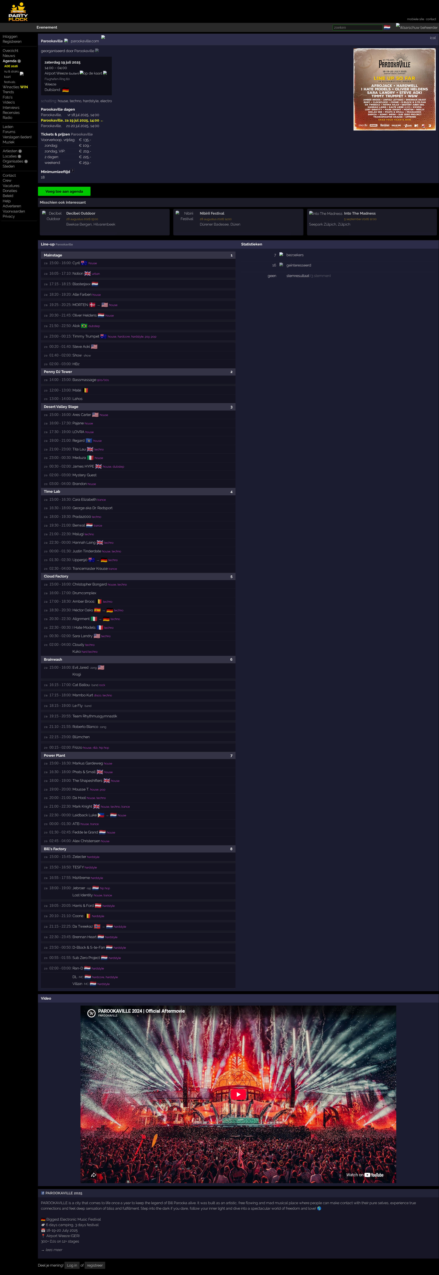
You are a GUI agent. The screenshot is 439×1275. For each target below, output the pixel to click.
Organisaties (13, 161)
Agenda (9, 61)
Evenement (47, 27)
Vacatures (11, 186)
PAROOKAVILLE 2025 (63, 1193)
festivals (9, 82)
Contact (9, 175)
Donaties (10, 191)
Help (7, 201)
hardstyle (91, 101)
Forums (9, 132)
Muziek (8, 142)
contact (431, 19)
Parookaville (52, 41)
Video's (9, 102)
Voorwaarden (14, 211)
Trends (8, 92)
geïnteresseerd (298, 265)
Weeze (50, 84)
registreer (95, 1265)
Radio (7, 117)
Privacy (9, 216)
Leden (8, 127)
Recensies (11, 112)
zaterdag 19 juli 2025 (62, 62)
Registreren (12, 41)
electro (106, 101)
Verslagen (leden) (17, 137)
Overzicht (10, 50)
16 (274, 265)
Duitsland (52, 90)
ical (433, 38)
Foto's (8, 97)
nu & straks (11, 71)
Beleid (8, 196)
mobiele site (415, 19)
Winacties (15, 87)
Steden (9, 166)
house (63, 101)
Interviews (11, 107)
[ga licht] (393, 27)
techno (75, 101)
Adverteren (12, 206)
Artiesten (10, 151)
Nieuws (9, 55)
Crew (7, 180)
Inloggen (10, 36)
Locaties (10, 156)
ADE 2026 (11, 66)
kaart (7, 76)
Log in (72, 1265)
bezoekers (295, 255)
